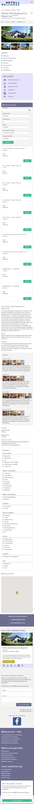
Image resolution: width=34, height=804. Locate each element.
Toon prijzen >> (9, 661)
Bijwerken (8, 142)
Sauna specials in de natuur (8, 757)
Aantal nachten (6, 113)
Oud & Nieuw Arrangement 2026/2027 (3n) (14, 252)
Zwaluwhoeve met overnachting (9, 737)
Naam (4, 690)
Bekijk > (27, 161)
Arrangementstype (7, 136)
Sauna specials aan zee (7, 755)
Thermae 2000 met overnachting (9, 743)
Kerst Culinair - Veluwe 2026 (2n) (12, 183)
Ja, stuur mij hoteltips (23, 705)
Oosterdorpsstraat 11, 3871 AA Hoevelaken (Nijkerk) (14, 18)
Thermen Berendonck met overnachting (11, 735)
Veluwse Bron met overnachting (9, 741)
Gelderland (13, 10)
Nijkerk (18, 10)
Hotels (2, 10)
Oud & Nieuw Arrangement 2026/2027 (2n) (14, 234)
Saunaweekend (5, 771)
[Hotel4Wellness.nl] (10, 4)
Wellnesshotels (5, 751)
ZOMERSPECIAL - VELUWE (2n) (11, 269)
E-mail (4, 696)
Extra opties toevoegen (9, 130)
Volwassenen (6, 119)
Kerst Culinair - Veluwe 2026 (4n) (12, 217)
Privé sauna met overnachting (9, 759)
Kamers (4, 125)
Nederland (7, 10)
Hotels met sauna (5, 778)
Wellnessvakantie (5, 776)
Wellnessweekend (6, 773)
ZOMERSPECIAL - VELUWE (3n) (11, 286)
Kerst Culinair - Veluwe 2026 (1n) (12, 165)
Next (31, 34)
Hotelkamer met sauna (7, 761)
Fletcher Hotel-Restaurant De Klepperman (15, 648)
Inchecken (5, 108)
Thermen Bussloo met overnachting (10, 739)
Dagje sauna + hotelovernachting (9, 753)
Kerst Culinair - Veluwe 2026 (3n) (12, 200)
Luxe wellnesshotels (6, 769)
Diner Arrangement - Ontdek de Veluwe (14, 148)
